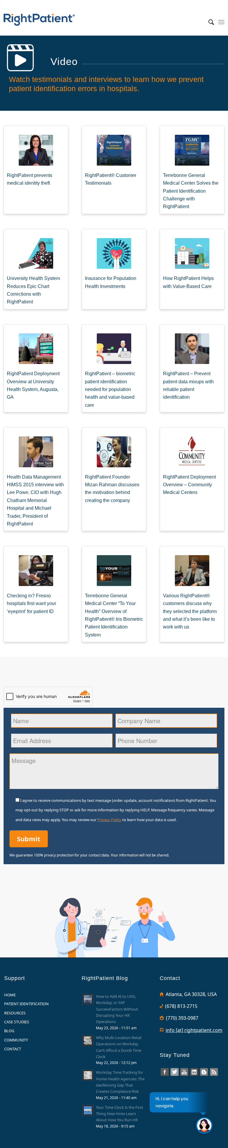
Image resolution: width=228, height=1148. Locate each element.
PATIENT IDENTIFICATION (26, 1003)
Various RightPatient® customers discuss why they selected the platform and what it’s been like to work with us (190, 611)
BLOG (9, 1030)
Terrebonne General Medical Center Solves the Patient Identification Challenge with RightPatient (190, 191)
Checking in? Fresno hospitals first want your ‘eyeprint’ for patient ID (31, 603)
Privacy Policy (109, 819)
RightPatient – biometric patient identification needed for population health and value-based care (110, 389)
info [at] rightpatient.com (194, 1030)
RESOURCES (15, 1013)
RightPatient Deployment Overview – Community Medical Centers (189, 484)
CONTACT (12, 1049)
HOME (10, 994)
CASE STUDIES (16, 1022)
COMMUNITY (16, 1040)
